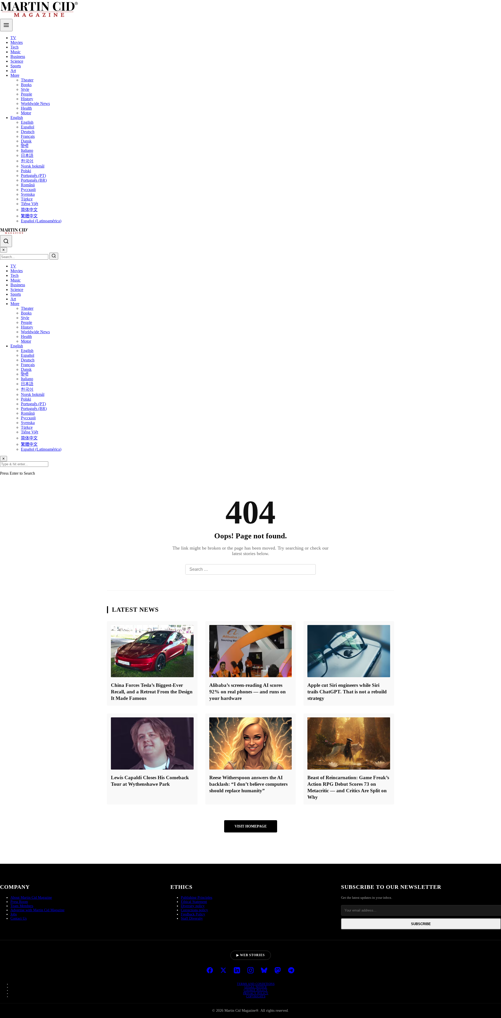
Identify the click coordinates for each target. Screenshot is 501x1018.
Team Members (21, 906)
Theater (27, 80)
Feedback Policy (193, 914)
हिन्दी (24, 146)
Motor (26, 113)
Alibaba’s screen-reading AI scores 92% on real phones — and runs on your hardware (247, 691)
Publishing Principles (196, 898)
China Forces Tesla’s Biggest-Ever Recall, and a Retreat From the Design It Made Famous (152, 691)
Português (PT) (33, 175)
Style (25, 89)
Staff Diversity (192, 918)
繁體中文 (29, 216)
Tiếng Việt (29, 203)
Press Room (19, 902)
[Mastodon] (278, 970)
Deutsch (27, 131)
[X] (223, 970)
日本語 (27, 155)
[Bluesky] (264, 970)
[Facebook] (210, 970)
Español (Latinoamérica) (41, 221)
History (27, 99)
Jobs (13, 914)
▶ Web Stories (250, 955)
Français (28, 136)
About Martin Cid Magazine (31, 898)
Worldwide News (35, 103)
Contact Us (18, 918)
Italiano (27, 150)
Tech (14, 47)
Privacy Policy (256, 993)
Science (16, 61)
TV (13, 37)
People (26, 94)
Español (27, 127)
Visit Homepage (251, 826)
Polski (26, 171)
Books (26, 84)
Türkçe (27, 199)
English (16, 117)
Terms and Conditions (256, 983)
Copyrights (255, 996)
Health (26, 108)
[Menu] (6, 25)
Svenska (28, 194)
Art (13, 70)
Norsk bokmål (32, 166)
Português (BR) (34, 180)
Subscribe (421, 924)
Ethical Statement (194, 902)
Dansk (26, 141)
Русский (28, 189)
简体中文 (29, 209)
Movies (16, 42)
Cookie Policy (256, 990)
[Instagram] (250, 970)
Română (28, 185)
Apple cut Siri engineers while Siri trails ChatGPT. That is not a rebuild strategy (347, 691)
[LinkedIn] (237, 970)
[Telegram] (291, 970)
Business (17, 56)
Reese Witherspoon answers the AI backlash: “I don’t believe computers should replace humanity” (248, 784)
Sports (15, 66)
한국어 (27, 161)
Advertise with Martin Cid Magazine (37, 910)
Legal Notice (255, 987)
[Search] (6, 241)
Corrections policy (194, 910)
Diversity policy (193, 906)
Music (15, 52)
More (14, 75)
